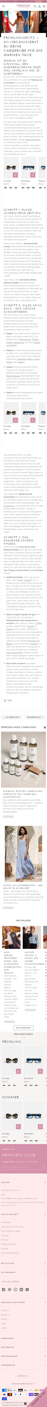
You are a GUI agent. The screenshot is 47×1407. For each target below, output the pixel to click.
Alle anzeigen (23, 1028)
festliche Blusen (13, 376)
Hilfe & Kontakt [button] (9, 1214)
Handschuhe (18, 342)
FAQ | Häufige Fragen (10, 1231)
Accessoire (9, 506)
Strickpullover (25, 339)
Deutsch (22, 1376)
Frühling (12, 1042)
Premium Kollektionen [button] (13, 1302)
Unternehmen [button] (8, 1272)
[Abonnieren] (41, 1167)
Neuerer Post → (35, 717)
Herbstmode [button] (7, 1338)
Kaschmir (5, 1315)
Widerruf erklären (9, 1244)
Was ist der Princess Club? (13, 1226)
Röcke (9, 362)
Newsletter (6, 1222)
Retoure (4, 1240)
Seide (3, 1323)
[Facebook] (3, 1289)
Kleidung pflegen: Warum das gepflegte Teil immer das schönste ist (22, 794)
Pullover (9, 629)
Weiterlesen (8, 816)
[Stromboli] (28, 168)
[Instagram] (15, 1289)
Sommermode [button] (8, 1365)
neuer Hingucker (33, 139)
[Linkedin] (21, 1289)
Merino (4, 1319)
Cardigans (21, 359)
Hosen (37, 359)
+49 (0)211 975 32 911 (10, 1190)
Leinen (4, 1328)
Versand (5, 1235)
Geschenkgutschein (10, 1253)
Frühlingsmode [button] (9, 1356)
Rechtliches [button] (7, 1263)
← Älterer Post (12, 717)
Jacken (27, 580)
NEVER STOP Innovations (24, 1405)
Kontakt (4, 1248)
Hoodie (30, 626)
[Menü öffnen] (4, 6)
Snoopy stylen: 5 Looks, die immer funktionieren (35, 958)
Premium (5, 1310)
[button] (36, 1396)
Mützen (35, 339)
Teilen (9, 700)
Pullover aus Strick (14, 652)
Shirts (20, 580)
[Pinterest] (9, 1289)
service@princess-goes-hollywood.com (19, 1198)
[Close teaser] (25, 1403)
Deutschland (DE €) (22, 1384)
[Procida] (11, 168)
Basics (30, 359)
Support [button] (5, 1182)
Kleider (20, 362)
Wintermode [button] (7, 1347)
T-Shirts (38, 623)
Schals (9, 342)
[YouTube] (27, 1289)
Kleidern (33, 644)
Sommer (10, 1097)
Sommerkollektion (25, 1)
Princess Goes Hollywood (18, 1402)
